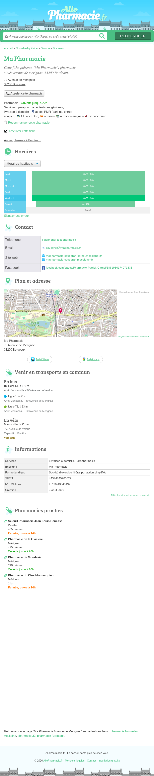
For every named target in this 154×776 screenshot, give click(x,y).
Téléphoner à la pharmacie (59, 239)
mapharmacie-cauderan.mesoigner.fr (69, 259)
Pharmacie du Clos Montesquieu (31, 575)
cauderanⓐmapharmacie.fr (63, 247)
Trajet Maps (93, 359)
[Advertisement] (77, 624)
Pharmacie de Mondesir (24, 557)
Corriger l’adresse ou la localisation (133, 336)
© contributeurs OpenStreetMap (134, 292)
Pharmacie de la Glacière (25, 539)
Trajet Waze (42, 359)
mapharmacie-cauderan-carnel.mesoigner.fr (74, 255)
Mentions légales (75, 760)
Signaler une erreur (16, 215)
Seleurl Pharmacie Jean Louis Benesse (35, 521)
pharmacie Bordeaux (50, 735)
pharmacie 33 (26, 735)
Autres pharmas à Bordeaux (22, 140)
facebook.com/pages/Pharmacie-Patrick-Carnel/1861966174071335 (89, 267)
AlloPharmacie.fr (77, 16)
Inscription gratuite (109, 760)
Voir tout (9, 437)
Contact (91, 760)
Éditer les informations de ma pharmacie (130, 495)
